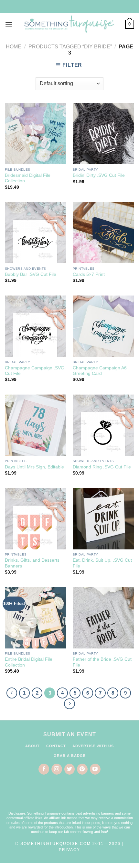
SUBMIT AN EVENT (69, 734)
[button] (69, 797)
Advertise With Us (93, 746)
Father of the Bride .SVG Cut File (102, 662)
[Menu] (9, 24)
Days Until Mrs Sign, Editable (34, 467)
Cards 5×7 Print (89, 274)
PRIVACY (69, 850)
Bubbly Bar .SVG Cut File (30, 274)
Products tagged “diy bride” (70, 46)
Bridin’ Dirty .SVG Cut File (99, 175)
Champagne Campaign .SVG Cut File (34, 371)
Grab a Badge (70, 756)
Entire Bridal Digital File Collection (28, 662)
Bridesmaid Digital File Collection (27, 178)
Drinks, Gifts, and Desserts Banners (32, 563)
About (32, 746)
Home (13, 46)
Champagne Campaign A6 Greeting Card (100, 371)
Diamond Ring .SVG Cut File (102, 467)
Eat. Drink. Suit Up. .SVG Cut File (102, 563)
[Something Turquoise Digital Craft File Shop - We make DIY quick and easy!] (68, 24)
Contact (56, 746)
